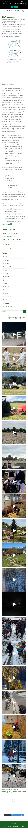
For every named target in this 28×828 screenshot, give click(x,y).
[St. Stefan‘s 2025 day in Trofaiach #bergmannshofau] (14, 629)
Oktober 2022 (8, 266)
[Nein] (26, 4)
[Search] (24, 311)
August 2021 (7, 280)
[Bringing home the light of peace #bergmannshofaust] (14, 653)
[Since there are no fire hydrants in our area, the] (14, 531)
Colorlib (13, 826)
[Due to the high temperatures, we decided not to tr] (14, 383)
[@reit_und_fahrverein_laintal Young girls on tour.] (14, 481)
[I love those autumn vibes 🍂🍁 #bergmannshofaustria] (14, 800)
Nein (16, 7)
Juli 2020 (7, 300)
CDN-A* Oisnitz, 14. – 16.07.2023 (10, 233)
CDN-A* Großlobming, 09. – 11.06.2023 (12, 239)
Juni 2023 (7, 260)
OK (12, 7)
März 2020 (7, 303)
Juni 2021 (7, 286)
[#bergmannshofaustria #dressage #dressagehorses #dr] (14, 751)
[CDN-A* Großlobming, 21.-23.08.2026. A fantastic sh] (14, 359)
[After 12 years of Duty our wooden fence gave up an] (14, 555)
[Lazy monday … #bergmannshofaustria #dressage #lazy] (14, 506)
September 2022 (8, 270)
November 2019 (8, 306)
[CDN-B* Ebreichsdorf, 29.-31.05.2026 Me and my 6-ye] (14, 432)
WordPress (22, 826)
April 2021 (7, 293)
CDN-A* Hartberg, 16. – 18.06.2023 (11, 236)
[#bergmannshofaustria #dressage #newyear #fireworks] (14, 604)
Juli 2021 (7, 283)
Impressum (14, 823)
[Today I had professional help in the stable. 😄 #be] (14, 727)
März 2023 (7, 263)
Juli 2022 (7, 276)
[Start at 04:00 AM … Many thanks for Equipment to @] (14, 334)
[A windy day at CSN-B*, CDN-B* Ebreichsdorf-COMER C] (14, 457)
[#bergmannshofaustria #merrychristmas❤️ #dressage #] (14, 678)
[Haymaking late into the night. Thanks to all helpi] (14, 408)
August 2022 (7, 273)
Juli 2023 (7, 257)
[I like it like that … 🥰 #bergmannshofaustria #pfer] (14, 776)
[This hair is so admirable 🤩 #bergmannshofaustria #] (14, 580)
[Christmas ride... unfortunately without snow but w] (14, 702)
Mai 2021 (7, 290)
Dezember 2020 (8, 296)
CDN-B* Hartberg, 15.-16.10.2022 (10, 248)
